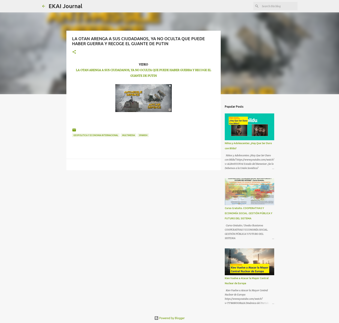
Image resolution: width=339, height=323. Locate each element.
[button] (74, 52)
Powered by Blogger (172, 318)
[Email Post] (74, 131)
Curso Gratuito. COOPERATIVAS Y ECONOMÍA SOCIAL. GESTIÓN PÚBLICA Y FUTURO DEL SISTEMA (248, 213)
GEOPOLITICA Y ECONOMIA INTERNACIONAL (95, 135)
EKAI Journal (65, 6)
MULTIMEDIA (128, 135)
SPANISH (143, 135)
